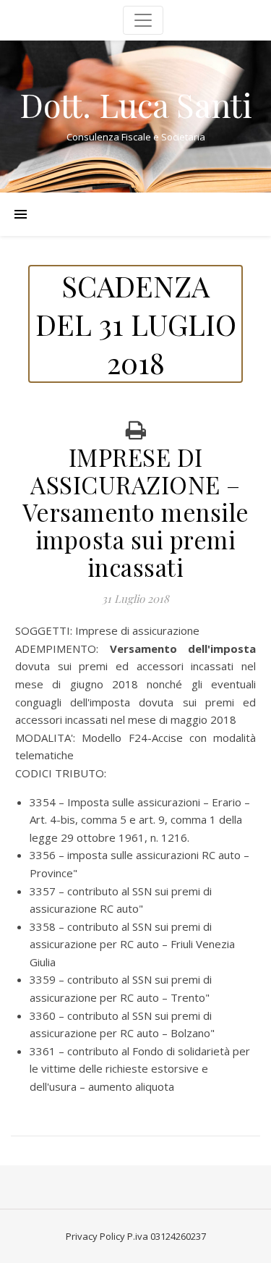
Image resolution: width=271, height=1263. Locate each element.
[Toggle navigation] (143, 20)
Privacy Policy (95, 1236)
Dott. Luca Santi (136, 104)
